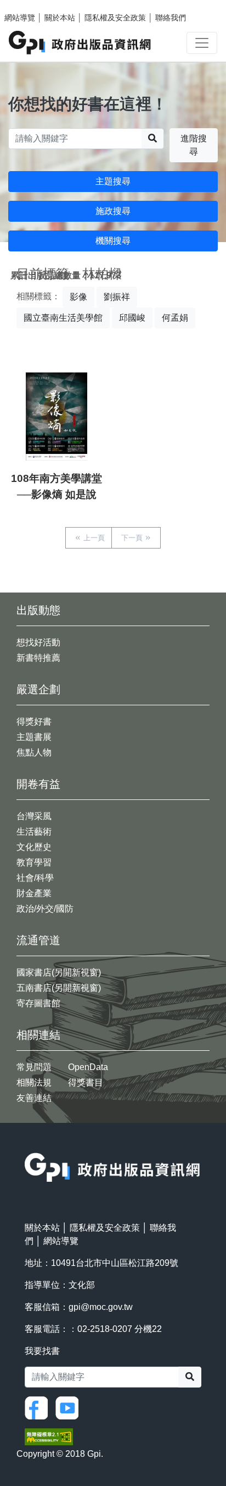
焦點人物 (34, 752)
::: (28, 1145)
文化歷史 (34, 847)
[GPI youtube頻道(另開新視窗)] (69, 1407)
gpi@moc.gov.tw (101, 1307)
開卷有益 (38, 784)
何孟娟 (175, 317)
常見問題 (34, 1067)
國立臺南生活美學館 (63, 317)
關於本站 (59, 17)
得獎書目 (85, 1082)
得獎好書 (34, 721)
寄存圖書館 (38, 1003)
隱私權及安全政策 (115, 17)
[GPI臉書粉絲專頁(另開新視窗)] (39, 1407)
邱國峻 (132, 317)
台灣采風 (34, 816)
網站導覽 (19, 17)
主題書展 (34, 737)
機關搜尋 (113, 240)
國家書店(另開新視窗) (58, 972)
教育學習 (34, 862)
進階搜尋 (193, 145)
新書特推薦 (38, 657)
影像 (78, 296)
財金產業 (34, 893)
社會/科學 (35, 877)
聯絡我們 (170, 17)
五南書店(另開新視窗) (58, 988)
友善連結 (34, 1098)
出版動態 (38, 610)
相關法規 (34, 1082)
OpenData (88, 1067)
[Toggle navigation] (202, 43)
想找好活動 (38, 642)
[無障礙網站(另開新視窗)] (49, 1436)
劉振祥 (117, 296)
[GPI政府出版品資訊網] (80, 42)
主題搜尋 (113, 181)
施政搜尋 (113, 211)
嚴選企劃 (38, 689)
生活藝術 (34, 831)
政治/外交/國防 (45, 908)
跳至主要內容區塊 (30, 5)
